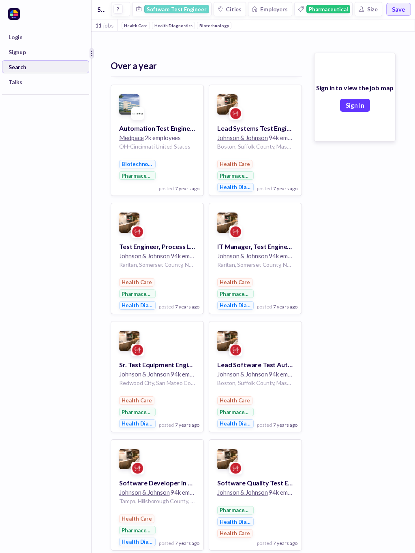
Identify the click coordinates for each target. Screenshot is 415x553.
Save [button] (398, 9)
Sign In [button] (355, 105)
